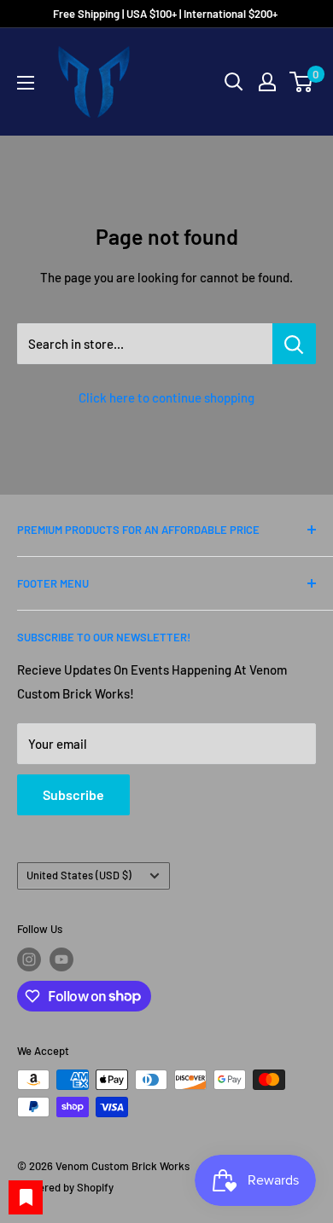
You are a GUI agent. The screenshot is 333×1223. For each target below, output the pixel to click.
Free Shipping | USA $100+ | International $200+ (166, 13)
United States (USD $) (78, 875)
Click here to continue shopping (166, 397)
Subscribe (73, 794)
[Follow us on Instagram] (29, 959)
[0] (302, 82)
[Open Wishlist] (26, 1197)
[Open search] (234, 81)
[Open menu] (25, 83)
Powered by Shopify (65, 1187)
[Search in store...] (294, 343)
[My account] (267, 81)
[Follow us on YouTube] (61, 959)
